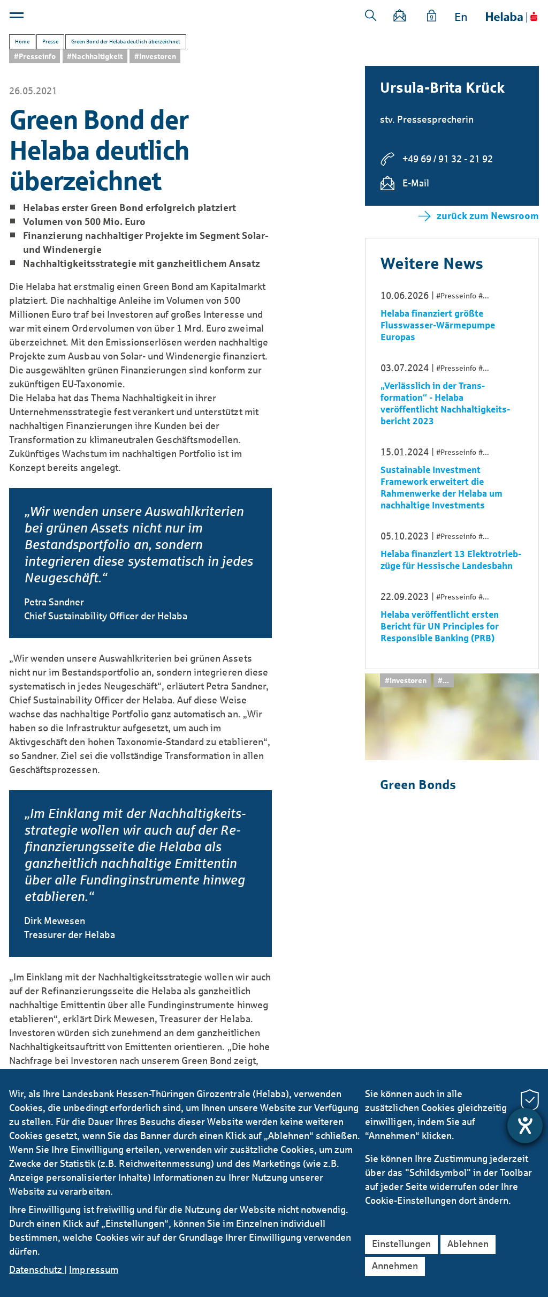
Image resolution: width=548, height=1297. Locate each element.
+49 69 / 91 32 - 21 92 (447, 159)
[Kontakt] (400, 17)
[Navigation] (18, 18)
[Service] (432, 17)
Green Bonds (418, 785)
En (461, 17)
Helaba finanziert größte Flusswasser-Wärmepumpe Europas (437, 325)
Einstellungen (401, 1244)
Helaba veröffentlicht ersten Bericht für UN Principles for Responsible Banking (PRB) (439, 626)
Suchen (370, 15)
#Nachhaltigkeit (95, 57)
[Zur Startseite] (511, 17)
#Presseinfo (35, 57)
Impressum (93, 1269)
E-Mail (415, 183)
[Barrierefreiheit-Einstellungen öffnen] (525, 1125)
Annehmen (395, 1266)
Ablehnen (468, 1244)
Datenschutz (36, 1269)
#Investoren (155, 57)
